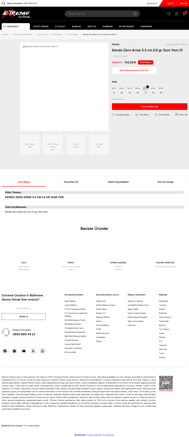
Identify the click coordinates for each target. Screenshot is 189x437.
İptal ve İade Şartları (135, 321)
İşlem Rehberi (70, 301)
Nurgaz (162, 357)
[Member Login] (176, 13)
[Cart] (184, 13)
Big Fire (162, 325)
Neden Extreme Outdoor (106, 305)
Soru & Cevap (165, 181)
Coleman (162, 305)
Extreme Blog (101, 309)
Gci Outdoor (164, 329)
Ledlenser (163, 345)
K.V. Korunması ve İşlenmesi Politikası (76, 314)
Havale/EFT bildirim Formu (138, 305)
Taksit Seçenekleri (118, 181)
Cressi (161, 353)
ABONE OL (23, 317)
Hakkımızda (100, 301)
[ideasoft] (80, 435)
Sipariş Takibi (133, 309)
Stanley (162, 337)
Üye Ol (170, 3)
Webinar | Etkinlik (102, 317)
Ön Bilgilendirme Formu (74, 328)
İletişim (99, 341)
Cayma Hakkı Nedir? (73, 344)
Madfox (162, 309)
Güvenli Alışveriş (71, 340)
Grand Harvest (165, 317)
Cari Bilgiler (100, 337)
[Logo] (16, 14)
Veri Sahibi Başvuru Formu (75, 320)
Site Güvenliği (70, 352)
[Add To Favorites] (120, 114)
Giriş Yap (183, 3)
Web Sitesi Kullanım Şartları (75, 336)
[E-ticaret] (94, 435)
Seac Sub (163, 349)
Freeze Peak (164, 321)
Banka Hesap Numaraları (137, 317)
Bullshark (162, 313)
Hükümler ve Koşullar (73, 348)
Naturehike (163, 301)
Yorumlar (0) (71, 181)
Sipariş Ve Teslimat (135, 301)
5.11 (160, 341)
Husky (161, 333)
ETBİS (98, 329)
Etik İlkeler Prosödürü (73, 324)
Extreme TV (100, 313)
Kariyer (99, 321)
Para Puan (132, 325)
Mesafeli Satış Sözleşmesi (75, 332)
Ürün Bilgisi (24, 181)
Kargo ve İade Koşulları (137, 313)
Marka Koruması (102, 333)
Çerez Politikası (71, 305)
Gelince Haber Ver (149, 106)
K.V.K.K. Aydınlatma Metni (75, 309)
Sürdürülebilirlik (102, 325)
